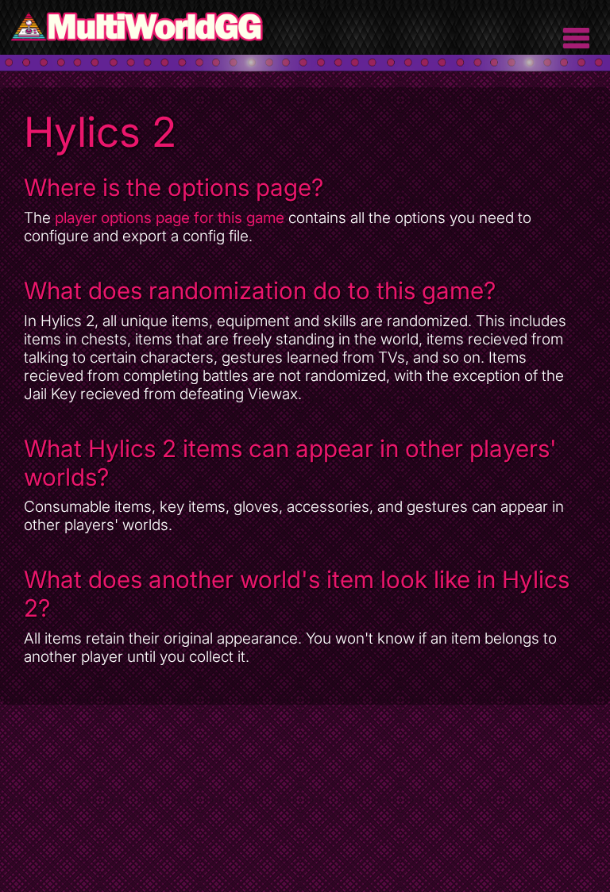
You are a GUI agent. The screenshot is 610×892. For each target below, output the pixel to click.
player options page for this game (169, 218)
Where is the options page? (173, 187)
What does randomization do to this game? (260, 290)
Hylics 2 (100, 132)
